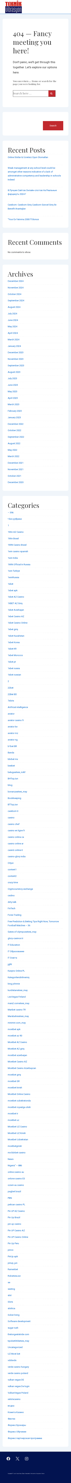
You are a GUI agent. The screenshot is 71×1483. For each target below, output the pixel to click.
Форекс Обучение (17, 1431)
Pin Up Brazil (14, 1217)
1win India (13, 558)
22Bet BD (12, 694)
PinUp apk (13, 1256)
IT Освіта (12, 957)
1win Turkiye (14, 571)
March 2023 (13, 404)
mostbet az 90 (15, 1035)
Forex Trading (14, 915)
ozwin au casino (16, 1185)
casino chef (13, 824)
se (9, 1282)
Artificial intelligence (18, 707)
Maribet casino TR (17, 1009)
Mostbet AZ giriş (16, 1048)
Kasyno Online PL (16, 971)
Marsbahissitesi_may (18, 1016)
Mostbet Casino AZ (17, 1061)
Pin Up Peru (13, 1243)
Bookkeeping (14, 798)
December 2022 (15, 424)
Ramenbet (13, 1269)
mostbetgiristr (15, 1146)
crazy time (13, 882)
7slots (11, 700)
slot (10, 1295)
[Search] (51, 93)
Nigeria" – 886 (15, 1165)
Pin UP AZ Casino (16, 1211)
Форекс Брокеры (17, 1425)
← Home (33, 81)
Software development (19, 1321)
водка (11, 1405)
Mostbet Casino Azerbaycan (22, 1068)
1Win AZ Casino (16, 532)
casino (11, 817)
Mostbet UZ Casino (17, 1126)
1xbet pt (12, 662)
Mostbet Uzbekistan (18, 1139)
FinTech (11, 908)
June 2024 (13, 320)
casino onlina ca (16, 837)
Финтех (11, 1418)
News (10, 1159)
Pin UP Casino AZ (16, 1230)
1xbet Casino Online (17, 622)
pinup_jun (12, 1263)
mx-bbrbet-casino (17, 1152)
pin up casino (14, 1224)
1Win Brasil (13, 538)
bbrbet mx (13, 759)
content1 (12, 869)
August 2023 (14, 372)
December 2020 (15, 482)
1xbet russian (14, 674)
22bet (10, 687)
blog (10, 785)
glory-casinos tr (15, 938)
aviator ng (13, 739)
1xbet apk (13, 590)
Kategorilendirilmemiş (18, 977)
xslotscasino (14, 1399)
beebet (11, 765)
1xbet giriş (13, 629)
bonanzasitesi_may (17, 791)
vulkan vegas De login (18, 1386)
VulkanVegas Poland (18, 1393)
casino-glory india (17, 856)
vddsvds (12, 1360)
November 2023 (15, 359)
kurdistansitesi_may (18, 990)
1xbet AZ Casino (16, 597)
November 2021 (15, 469)
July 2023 (12, 378)
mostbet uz (13, 1120)
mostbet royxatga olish (19, 1107)
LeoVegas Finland (17, 996)
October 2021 (14, 476)
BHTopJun (13, 778)
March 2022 (13, 456)
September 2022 (16, 437)
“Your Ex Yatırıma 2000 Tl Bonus (23, 219)
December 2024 (15, 281)
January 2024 (14, 346)
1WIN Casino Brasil (17, 545)
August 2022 (14, 443)
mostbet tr (13, 1113)
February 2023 (15, 411)
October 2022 (14, 430)
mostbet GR (14, 1081)
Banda (11, 752)
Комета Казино (16, 1412)
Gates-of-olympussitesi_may (22, 931)
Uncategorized (15, 1347)
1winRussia (13, 577)
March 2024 (13, 339)
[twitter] (17, 1458)
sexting (11, 1289)
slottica (11, 1308)
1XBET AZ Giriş (15, 603)
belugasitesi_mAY (17, 772)
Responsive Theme (40, 1473)
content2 (12, 876)
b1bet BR (12, 746)
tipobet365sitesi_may (18, 1341)
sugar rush (13, 1328)
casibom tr (13, 811)
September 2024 (16, 300)
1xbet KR (12, 648)
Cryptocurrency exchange (20, 889)
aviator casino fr (16, 720)
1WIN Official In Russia (19, 564)
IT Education (14, 945)
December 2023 (15, 352)
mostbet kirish (15, 1087)
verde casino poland (18, 1373)
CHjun (11, 863)
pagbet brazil (14, 1191)
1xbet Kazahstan (16, 636)
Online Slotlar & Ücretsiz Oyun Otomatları (28, 157)
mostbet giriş (14, 1074)
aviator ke (12, 726)
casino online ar (15, 843)
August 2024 (14, 307)
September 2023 (16, 365)
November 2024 (15, 287)
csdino (11, 895)
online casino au (16, 1172)
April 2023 (13, 398)
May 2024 (12, 326)
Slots (10, 1302)
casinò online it (15, 850)
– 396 (10, 512)
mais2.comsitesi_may (18, 1003)
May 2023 (12, 391)
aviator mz (13, 733)
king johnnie (14, 983)
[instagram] (26, 1458)
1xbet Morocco (15, 655)
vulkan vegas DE (16, 1379)
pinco (10, 1250)
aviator (11, 713)
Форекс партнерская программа (25, 1438)
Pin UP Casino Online (18, 1237)
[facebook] (8, 1458)
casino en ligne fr (16, 830)
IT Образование (16, 951)
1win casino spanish (18, 551)
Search (12, 119)
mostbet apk (14, 1029)
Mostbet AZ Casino (17, 1042)
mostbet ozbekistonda (19, 1100)
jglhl (10, 964)
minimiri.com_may (17, 1022)
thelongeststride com (18, 1334)
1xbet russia (14, 668)
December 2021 (15, 463)
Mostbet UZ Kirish (17, 1133)
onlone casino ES (16, 1178)
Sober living (13, 1315)
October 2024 (14, 294)
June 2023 (13, 385)
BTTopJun (13, 804)
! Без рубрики (15, 519)
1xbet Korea (14, 642)
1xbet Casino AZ (16, 616)
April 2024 (13, 333)
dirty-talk (12, 902)
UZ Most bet (14, 1353)
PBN (10, 1198)
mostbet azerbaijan (17, 1055)
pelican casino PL (16, 1204)
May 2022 (12, 450)
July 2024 (12, 313)
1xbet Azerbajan (16, 610)
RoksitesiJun (14, 1276)
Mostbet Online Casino (19, 1094)
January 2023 (14, 417)
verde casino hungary (18, 1367)
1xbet (10, 584)
